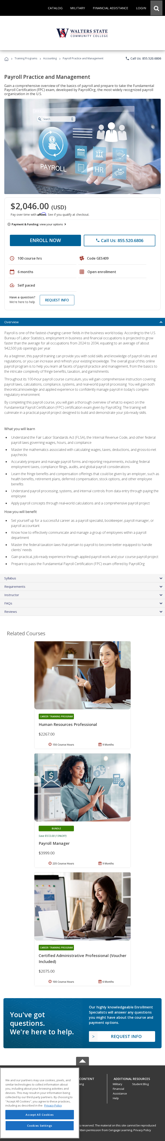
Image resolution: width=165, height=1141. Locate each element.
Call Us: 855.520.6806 (143, 58)
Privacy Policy (142, 1130)
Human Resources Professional (68, 724)
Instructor (11, 595)
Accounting (50, 58)
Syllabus (10, 578)
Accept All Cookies (39, 1115)
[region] (39, 1103)
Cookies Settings (39, 1126)
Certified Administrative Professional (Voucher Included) (82, 958)
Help (116, 1098)
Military (117, 1084)
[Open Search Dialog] (156, 7)
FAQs (8, 603)
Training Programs (26, 58)
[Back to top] (82, 1078)
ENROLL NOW (45, 240)
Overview (11, 322)
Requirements (14, 586)
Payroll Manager (54, 843)
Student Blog (140, 1084)
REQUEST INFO (57, 300)
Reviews (10, 611)
